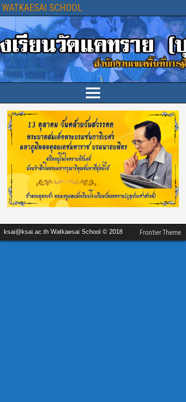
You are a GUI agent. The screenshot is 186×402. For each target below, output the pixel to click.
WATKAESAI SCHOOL (42, 7)
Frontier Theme (160, 232)
